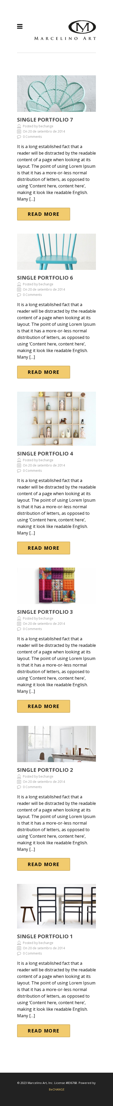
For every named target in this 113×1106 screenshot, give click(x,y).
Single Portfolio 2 (45, 769)
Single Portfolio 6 (45, 277)
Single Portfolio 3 (45, 611)
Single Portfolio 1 (45, 936)
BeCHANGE (56, 1089)
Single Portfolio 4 (45, 453)
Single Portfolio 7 (45, 119)
